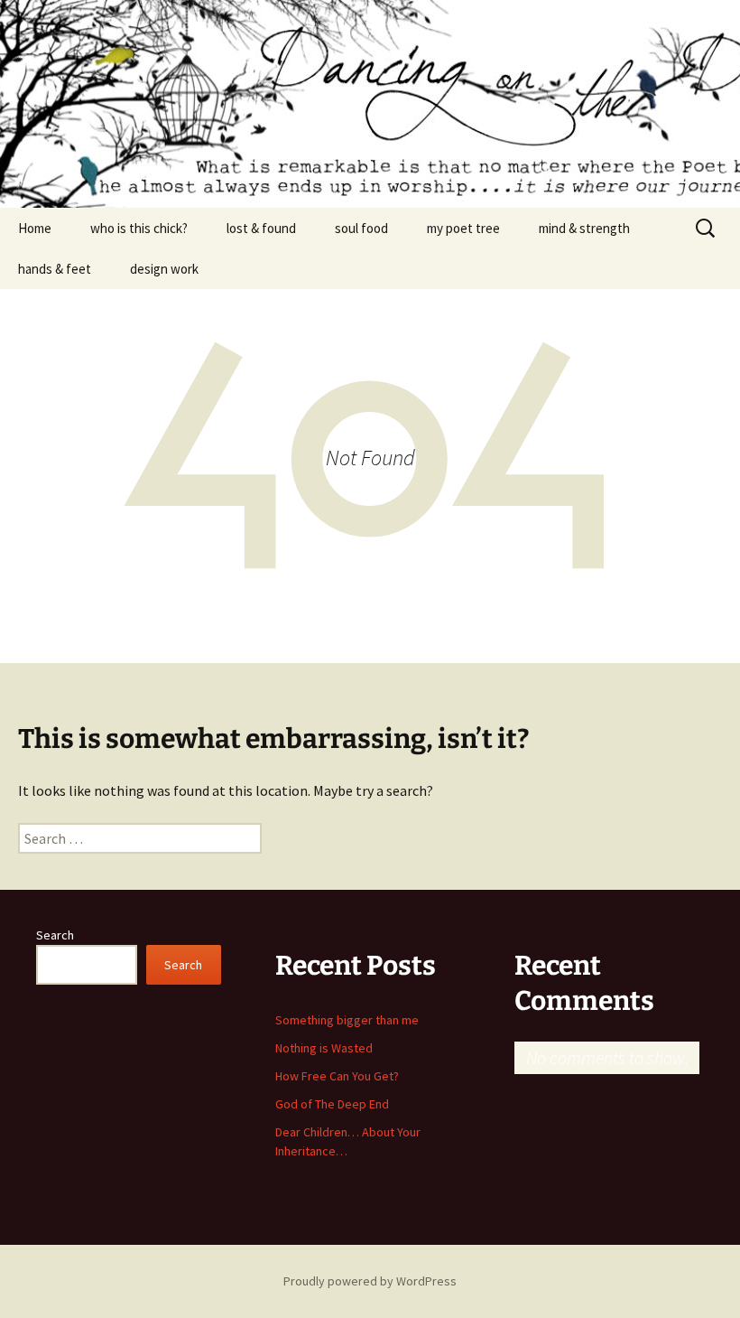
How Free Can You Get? (337, 1076)
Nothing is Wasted (324, 1048)
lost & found (261, 228)
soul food (361, 228)
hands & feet (54, 268)
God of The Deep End (332, 1104)
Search (55, 935)
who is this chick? (139, 228)
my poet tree (463, 228)
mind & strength (584, 228)
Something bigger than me (347, 1020)
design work (164, 268)
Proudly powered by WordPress (370, 1281)
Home (34, 228)
